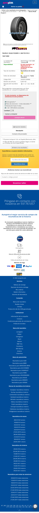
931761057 (28, 203)
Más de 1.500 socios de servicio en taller (19, 254)
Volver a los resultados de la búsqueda (14, 10)
